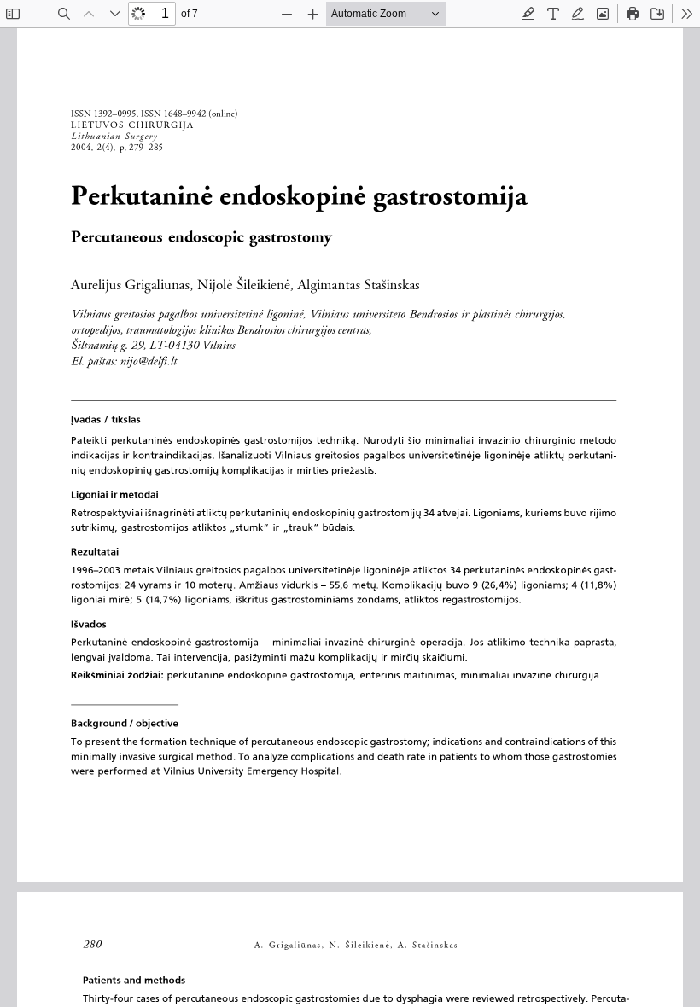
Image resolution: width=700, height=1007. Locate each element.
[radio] (528, 14)
